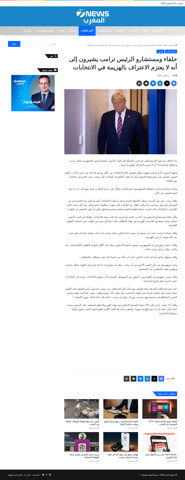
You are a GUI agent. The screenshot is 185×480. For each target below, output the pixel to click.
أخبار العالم (87, 30)
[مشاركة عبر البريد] (146, 83)
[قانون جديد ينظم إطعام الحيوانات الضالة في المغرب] (81, 409)
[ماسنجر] (153, 83)
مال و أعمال (105, 30)
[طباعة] (139, 83)
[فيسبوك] (174, 83)
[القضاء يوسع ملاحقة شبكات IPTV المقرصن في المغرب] (159, 409)
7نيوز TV (27, 30)
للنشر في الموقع (15, 475)
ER (174, 75)
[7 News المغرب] (92, 16)
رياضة (73, 30)
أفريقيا (120, 30)
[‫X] (167, 83)
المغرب (133, 30)
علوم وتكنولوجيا (46, 30)
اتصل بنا (27, 475)
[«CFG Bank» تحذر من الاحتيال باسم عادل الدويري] (159, 442)
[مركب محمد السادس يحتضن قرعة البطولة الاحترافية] (81, 442)
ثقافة (62, 30)
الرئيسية (157, 30)
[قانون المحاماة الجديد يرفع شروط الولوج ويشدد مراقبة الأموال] (120, 409)
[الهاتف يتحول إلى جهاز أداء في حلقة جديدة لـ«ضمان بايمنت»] (120, 442)
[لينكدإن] (160, 83)
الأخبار (146, 30)
